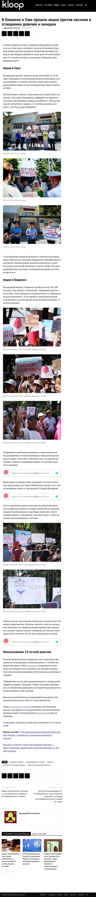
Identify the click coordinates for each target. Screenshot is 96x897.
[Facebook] (4, 33)
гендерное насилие (16, 762)
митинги (50, 762)
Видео (56, 5)
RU (86, 5)
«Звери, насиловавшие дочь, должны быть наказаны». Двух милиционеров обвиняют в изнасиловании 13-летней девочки (53, 861)
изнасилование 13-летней (35, 762)
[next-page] (7, 873)
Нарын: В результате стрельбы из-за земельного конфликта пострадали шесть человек (15, 793)
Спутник (79, 5)
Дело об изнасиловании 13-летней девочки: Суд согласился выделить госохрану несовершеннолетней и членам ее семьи (48, 796)
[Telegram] (21, 33)
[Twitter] (10, 33)
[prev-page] (3, 873)
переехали (42, 713)
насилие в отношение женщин (14, 765)
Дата (64, 5)
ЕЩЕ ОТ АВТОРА (39, 834)
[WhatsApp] (27, 33)
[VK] (15, 33)
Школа (71, 5)
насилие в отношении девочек (39, 765)
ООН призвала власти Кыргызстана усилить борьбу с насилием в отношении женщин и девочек (31, 859)
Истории (48, 5)
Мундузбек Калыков (12, 28)
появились (31, 665)
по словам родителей (21, 706)
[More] (33, 33)
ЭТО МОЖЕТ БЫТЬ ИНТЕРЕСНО (16, 834)
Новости (38, 5)
